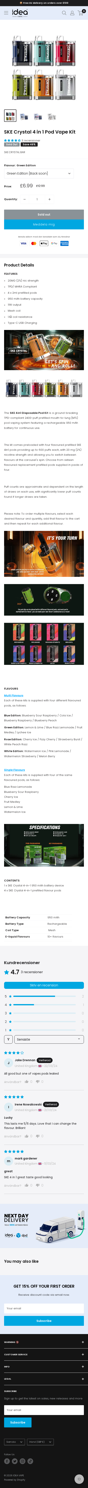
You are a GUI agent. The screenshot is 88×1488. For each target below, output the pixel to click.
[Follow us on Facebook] (7, 1461)
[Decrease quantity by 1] (24, 199)
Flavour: (20, 165)
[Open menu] (6, 12)
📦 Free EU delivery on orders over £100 (44, 3)
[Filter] (8, 1039)
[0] (80, 13)
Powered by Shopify (14, 1479)
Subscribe (44, 1321)
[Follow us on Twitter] (15, 1461)
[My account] (72, 13)
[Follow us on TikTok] (30, 1461)
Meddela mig (44, 224)
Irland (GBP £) (37, 1441)
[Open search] (64, 13)
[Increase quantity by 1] (49, 199)
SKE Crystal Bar (14, 152)
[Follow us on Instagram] (22, 1461)
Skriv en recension (44, 985)
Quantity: (11, 199)
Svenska (11, 1441)
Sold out (44, 214)
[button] (12, 140)
